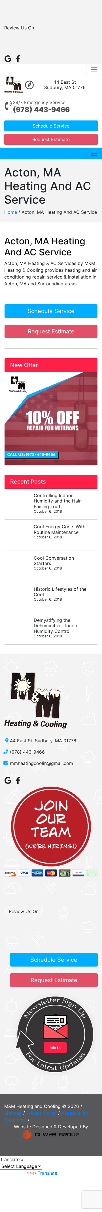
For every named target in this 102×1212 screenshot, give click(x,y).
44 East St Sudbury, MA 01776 (65, 84)
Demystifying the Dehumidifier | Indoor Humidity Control (56, 627)
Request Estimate (51, 139)
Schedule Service (51, 126)
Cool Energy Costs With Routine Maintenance (59, 531)
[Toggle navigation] (94, 69)
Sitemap (13, 1113)
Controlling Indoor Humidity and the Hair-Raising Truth (58, 503)
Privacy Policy (41, 1113)
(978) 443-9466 (41, 109)
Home (10, 212)
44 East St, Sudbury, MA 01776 (43, 740)
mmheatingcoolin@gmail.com (41, 763)
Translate (47, 1173)
